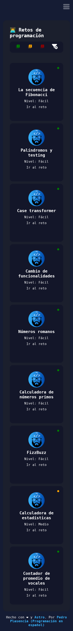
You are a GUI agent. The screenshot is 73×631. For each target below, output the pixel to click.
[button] (66, 6)
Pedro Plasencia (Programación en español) (38, 621)
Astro (39, 617)
